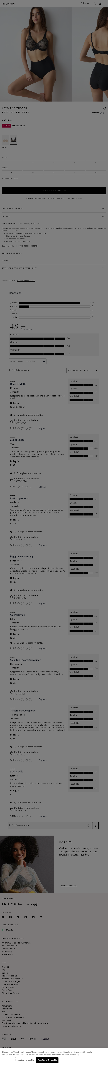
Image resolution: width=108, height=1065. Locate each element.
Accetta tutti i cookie (47, 1060)
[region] (54, 1056)
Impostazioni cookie (24, 1060)
